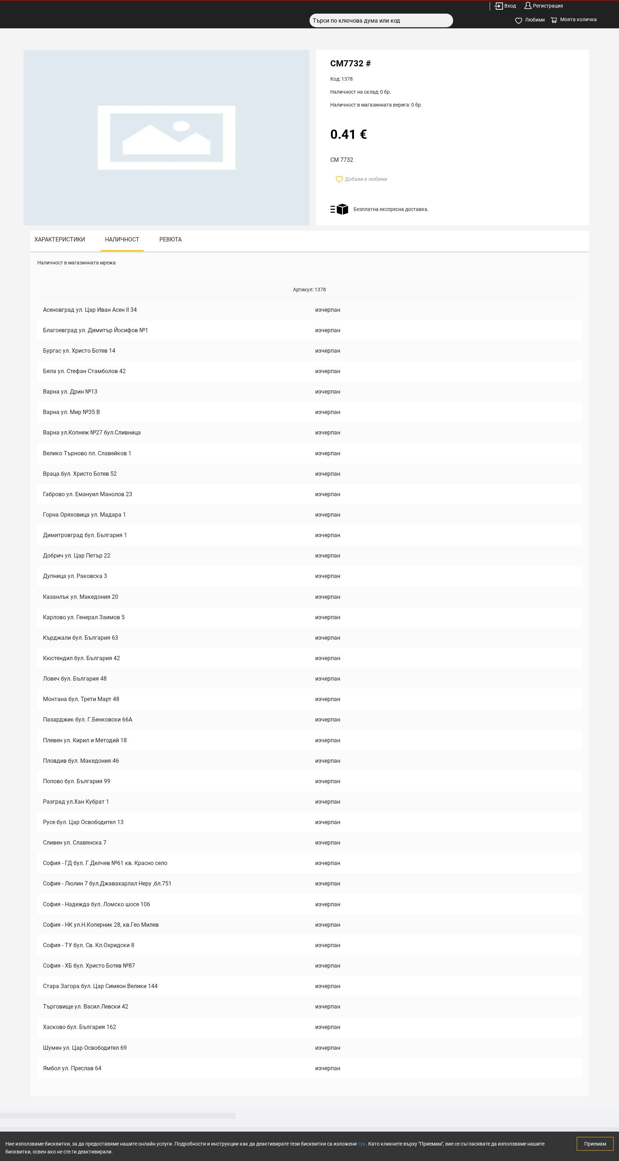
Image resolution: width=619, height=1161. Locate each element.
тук (362, 1144)
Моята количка (578, 19)
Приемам (595, 1144)
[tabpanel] (309, 674)
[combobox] (381, 20)
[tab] (59, 241)
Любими (535, 20)
